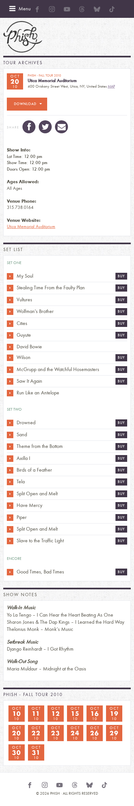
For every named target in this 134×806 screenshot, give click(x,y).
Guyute (24, 335)
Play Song (10, 276)
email (61, 126)
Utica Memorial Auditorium (31, 226)
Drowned (26, 422)
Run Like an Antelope (38, 393)
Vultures (24, 299)
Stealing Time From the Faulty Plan (51, 287)
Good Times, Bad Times (40, 572)
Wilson (24, 357)
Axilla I (23, 458)
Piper (22, 517)
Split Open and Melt (37, 493)
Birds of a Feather (34, 470)
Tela (21, 481)
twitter (45, 126)
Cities (22, 323)
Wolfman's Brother (35, 311)
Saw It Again (29, 381)
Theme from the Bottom (40, 446)
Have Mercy (29, 505)
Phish (22, 37)
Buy (121, 276)
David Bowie (29, 346)
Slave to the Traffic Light (40, 540)
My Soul (25, 276)
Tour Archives (23, 63)
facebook (28, 126)
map (111, 86)
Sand (22, 434)
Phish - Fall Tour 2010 (33, 694)
